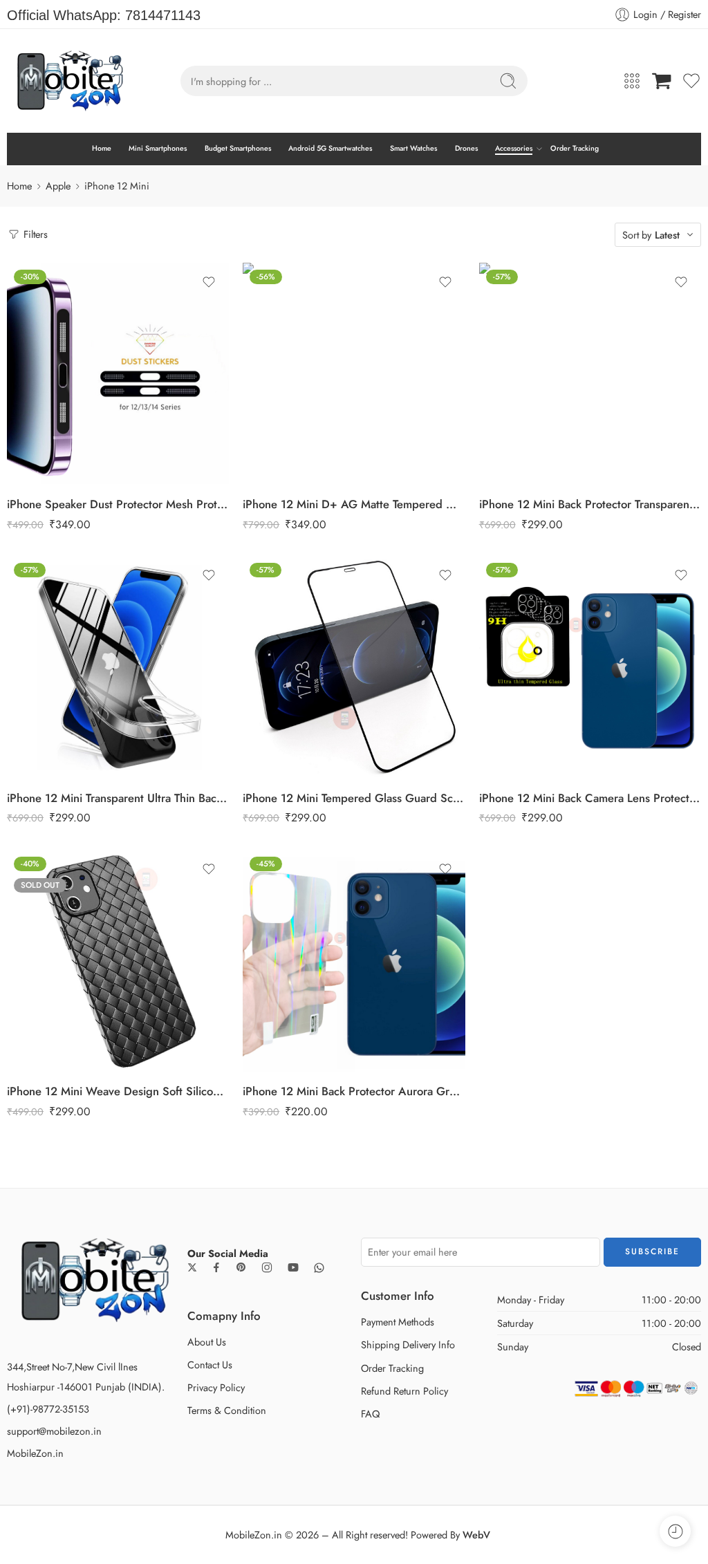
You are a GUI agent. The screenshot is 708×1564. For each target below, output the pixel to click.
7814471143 (163, 15)
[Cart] (661, 81)
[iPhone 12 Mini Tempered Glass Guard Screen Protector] (354, 667)
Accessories (513, 148)
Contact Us (209, 1364)
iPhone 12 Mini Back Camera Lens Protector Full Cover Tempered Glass (590, 798)
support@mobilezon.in (54, 1431)
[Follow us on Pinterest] (241, 1267)
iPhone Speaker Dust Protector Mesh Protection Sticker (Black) (118, 504)
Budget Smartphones (238, 148)
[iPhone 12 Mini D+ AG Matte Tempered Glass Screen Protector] (354, 374)
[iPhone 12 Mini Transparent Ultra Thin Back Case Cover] (118, 667)
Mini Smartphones (158, 148)
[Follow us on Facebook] (216, 1267)
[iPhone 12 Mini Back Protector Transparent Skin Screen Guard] (590, 374)
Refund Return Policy (404, 1391)
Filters (34, 234)
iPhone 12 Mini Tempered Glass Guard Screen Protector (354, 798)
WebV (476, 1534)
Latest (667, 234)
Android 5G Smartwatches (330, 148)
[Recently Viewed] (675, 1531)
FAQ (370, 1413)
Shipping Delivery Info (408, 1344)
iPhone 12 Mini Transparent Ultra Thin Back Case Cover (118, 798)
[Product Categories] (632, 81)
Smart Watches (413, 148)
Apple (58, 185)
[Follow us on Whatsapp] (319, 1268)
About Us (206, 1341)
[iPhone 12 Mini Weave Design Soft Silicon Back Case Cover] (118, 961)
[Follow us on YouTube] (293, 1267)
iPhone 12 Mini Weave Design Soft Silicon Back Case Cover (118, 1091)
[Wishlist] (209, 282)
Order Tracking (574, 148)
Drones (466, 148)
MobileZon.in (35, 1453)
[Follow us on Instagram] (267, 1267)
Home (101, 148)
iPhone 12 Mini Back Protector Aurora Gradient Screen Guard (354, 1091)
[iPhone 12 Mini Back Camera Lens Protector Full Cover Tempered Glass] (590, 667)
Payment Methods (397, 1321)
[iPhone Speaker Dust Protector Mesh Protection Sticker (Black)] (118, 374)
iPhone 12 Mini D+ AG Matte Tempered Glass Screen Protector (354, 504)
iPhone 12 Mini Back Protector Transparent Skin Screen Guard (590, 504)
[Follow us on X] (192, 1267)
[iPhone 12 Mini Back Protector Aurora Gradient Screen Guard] (354, 961)
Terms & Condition (226, 1410)
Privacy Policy (216, 1387)
